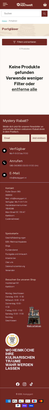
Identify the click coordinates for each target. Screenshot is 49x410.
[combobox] (24, 14)
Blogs (7, 246)
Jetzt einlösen (39, 138)
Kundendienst (11, 250)
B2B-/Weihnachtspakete (16, 242)
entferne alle (24, 89)
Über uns (9, 262)
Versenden (10, 270)
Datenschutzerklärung (15, 266)
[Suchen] (45, 13)
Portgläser (13, 21)
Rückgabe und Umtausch (16, 254)
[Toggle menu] (5, 4)
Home (4, 21)
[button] (45, 4)
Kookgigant (28, 394)
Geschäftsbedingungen (15, 238)
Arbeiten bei (10, 258)
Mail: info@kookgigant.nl (16, 199)
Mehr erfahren (34, 326)
